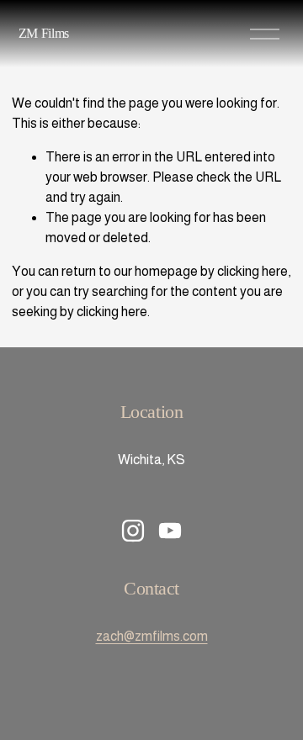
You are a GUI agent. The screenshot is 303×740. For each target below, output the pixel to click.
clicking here (252, 271)
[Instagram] (133, 530)
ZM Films (44, 33)
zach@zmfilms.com (152, 636)
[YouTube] (170, 530)
